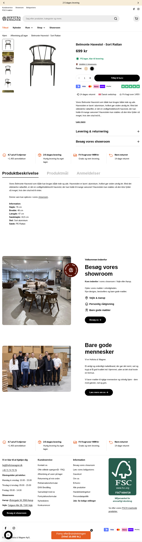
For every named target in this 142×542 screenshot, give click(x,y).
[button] (8, 535)
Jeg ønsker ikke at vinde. (102, 292)
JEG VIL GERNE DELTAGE (102, 284)
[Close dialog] (131, 242)
